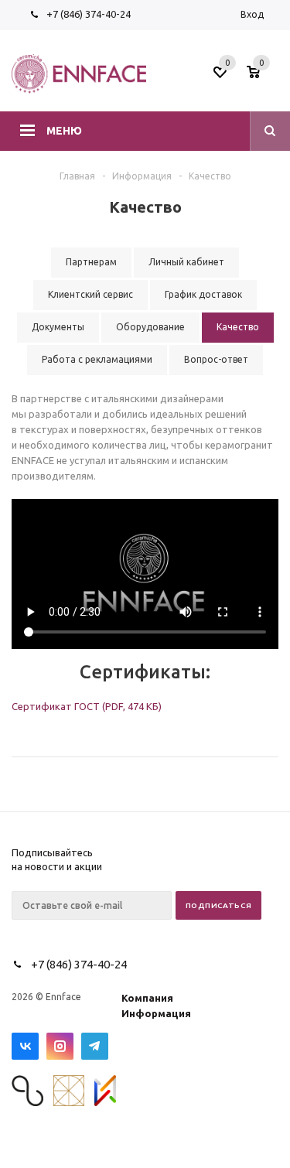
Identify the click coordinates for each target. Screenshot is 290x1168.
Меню (64, 131)
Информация (156, 1013)
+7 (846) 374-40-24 (88, 14)
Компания (147, 997)
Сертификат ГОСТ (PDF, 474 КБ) (87, 706)
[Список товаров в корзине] (264, 76)
